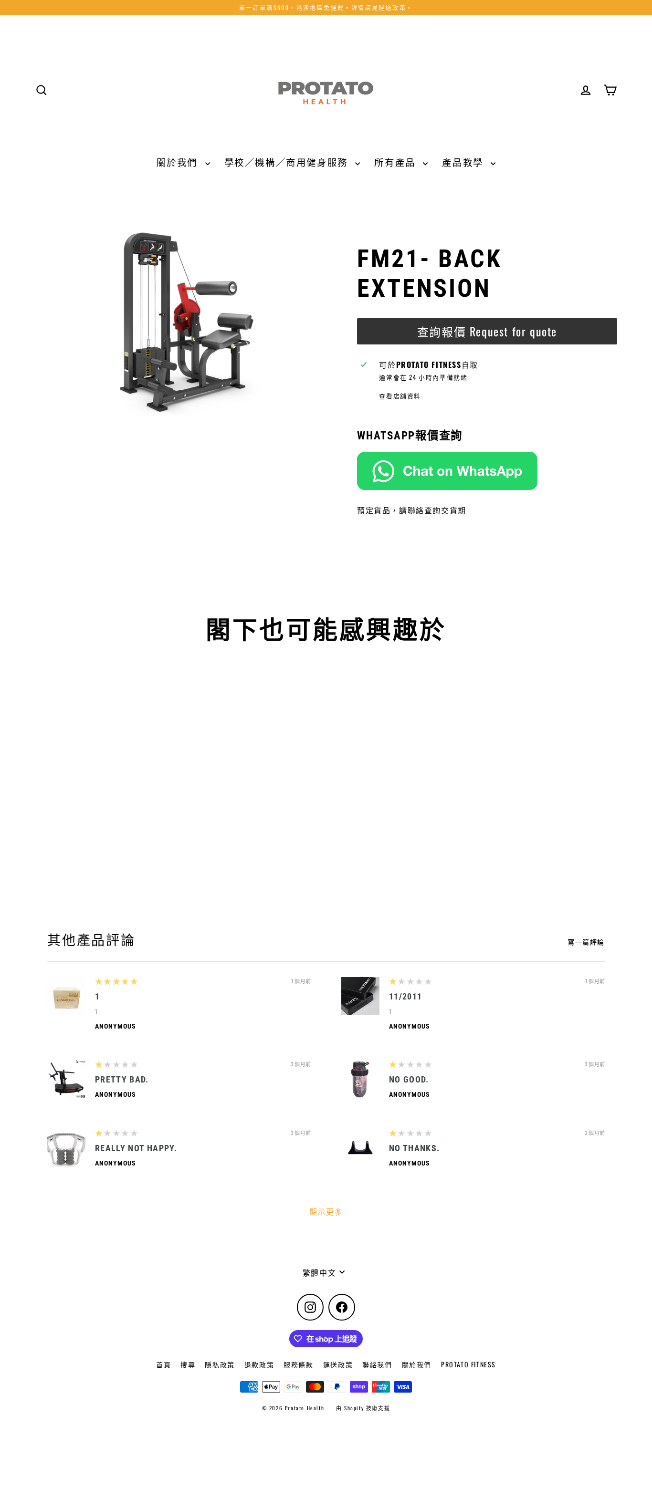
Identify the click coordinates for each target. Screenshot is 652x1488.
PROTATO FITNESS (468, 1364)
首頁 (163, 1364)
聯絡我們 (377, 1364)
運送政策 (338, 1364)
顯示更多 (326, 1211)
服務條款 (298, 1364)
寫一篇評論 (586, 941)
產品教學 (464, 162)
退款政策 (259, 1364)
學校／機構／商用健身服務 (287, 162)
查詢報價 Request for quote (487, 331)
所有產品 (396, 162)
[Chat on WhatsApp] (487, 471)
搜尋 (187, 1364)
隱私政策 (219, 1364)
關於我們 (178, 162)
